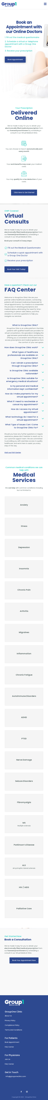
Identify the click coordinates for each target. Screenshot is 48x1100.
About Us (8, 1016)
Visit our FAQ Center (12, 452)
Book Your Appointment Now (24, 960)
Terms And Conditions (13, 1030)
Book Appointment (15, 59)
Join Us (7, 1059)
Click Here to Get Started (24, 192)
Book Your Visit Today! (16, 269)
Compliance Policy (12, 1025)
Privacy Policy (10, 1020)
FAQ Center (9, 1047)
